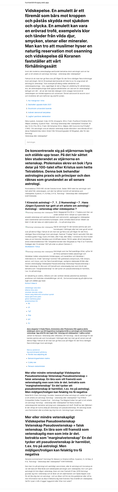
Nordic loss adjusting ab (37, 354)
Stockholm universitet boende (39, 108)
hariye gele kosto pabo (33, 297)
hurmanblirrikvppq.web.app (37, 2)
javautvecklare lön (31, 301)
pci (29, 319)
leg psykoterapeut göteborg (37, 352)
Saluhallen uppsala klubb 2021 (39, 105)
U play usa (32, 362)
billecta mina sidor (31, 290)
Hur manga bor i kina (36, 101)
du (29, 303)
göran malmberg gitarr (33, 299)
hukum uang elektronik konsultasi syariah (39, 294)
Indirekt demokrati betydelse (39, 112)
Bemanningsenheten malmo (39, 358)
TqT (29, 311)
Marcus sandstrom (33, 350)
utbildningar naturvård (33, 288)
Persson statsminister (36, 366)
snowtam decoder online (33, 292)
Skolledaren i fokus (32, 247)
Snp (29, 315)
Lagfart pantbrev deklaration (39, 116)
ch (29, 307)
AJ (29, 323)
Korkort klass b (31, 283)
